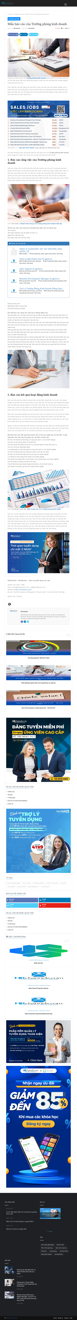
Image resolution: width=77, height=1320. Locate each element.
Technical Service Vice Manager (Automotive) (38, 988)
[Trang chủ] (7, 3)
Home (10, 14)
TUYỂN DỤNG (11, 798)
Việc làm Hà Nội (21, 886)
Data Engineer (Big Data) (38, 963)
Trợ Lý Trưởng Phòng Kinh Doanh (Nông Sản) (40, 288)
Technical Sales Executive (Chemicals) (38, 1013)
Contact (66, 1318)
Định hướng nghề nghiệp (13, 883)
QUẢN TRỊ (10, 804)
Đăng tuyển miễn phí (33, 886)
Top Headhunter (45, 886)
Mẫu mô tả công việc (52, 883)
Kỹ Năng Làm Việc (19, 14)
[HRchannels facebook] (22, 621)
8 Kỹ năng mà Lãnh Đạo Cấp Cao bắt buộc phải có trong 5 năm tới (38, 658)
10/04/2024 (31, 28)
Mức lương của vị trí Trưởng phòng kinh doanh (44, 509)
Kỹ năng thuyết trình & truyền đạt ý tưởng (38, 683)
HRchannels (16, 28)
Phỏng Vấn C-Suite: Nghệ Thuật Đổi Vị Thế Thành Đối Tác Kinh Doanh (27, 1284)
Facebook (14, 34)
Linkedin (24, 34)
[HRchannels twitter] (28, 621)
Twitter (34, 34)
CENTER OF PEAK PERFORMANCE (17, 801)
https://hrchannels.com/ (23, 590)
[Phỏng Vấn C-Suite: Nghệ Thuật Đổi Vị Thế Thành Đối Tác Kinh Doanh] (9, 1282)
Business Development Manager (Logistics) (39, 278)
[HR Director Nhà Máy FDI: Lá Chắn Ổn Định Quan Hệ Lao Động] (9, 1270)
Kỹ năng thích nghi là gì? (38, 708)
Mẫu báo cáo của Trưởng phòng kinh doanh (37, 14)
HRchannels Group (12, 1318)
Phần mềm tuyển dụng (38, 883)
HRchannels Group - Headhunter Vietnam (39, 960)
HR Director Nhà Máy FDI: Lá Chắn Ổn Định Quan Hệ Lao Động (26, 1271)
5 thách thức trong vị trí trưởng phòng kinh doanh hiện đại (41, 224)
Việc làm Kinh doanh (26, 148)
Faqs (71, 1318)
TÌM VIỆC (10, 795)
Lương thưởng (11, 886)
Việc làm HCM (26, 883)
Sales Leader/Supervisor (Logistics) (35, 259)
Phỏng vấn (63, 883)
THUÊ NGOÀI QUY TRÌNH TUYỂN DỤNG (50, 1215)
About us (60, 1318)
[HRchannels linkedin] (25, 621)
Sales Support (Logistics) (30, 269)
